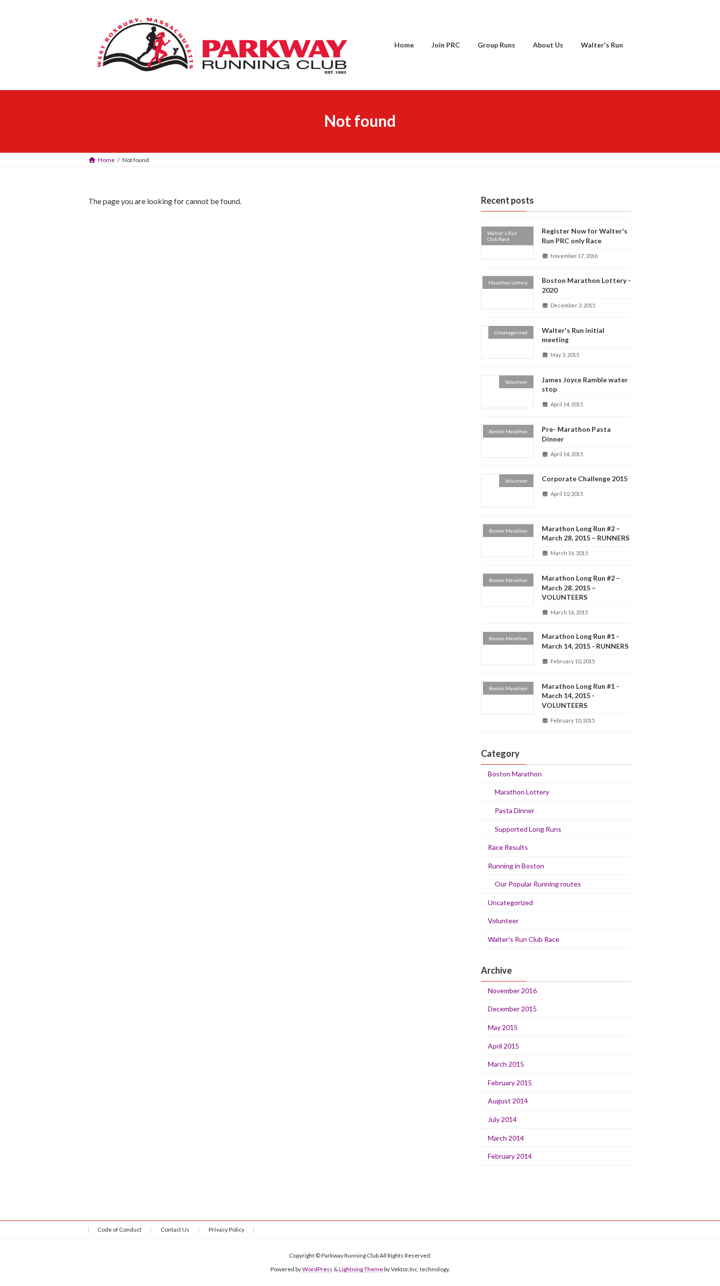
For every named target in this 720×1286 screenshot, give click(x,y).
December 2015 (512, 1009)
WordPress (317, 1269)
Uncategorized (510, 902)
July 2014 (502, 1119)
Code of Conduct (119, 1229)
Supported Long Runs (528, 828)
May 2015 (503, 1027)
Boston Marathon (515, 773)
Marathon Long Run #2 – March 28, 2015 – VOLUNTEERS (581, 587)
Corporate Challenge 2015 (584, 478)
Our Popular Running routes (538, 884)
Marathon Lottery (522, 792)
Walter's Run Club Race (523, 939)
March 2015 (506, 1064)
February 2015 (510, 1082)
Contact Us (175, 1229)
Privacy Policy (226, 1229)
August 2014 (508, 1101)
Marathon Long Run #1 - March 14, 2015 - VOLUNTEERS (580, 695)
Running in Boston (516, 865)
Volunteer (503, 920)
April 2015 (503, 1045)
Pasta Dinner (514, 810)
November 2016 (512, 990)
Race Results (508, 847)
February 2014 (510, 1156)
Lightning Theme (361, 1269)
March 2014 (506, 1137)
